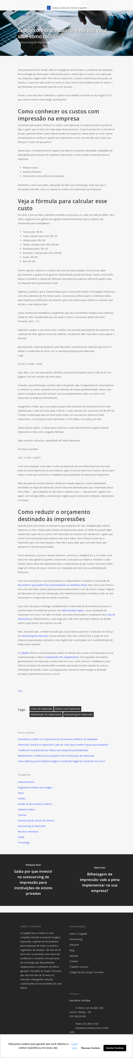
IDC (21, 691)
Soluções (74, 944)
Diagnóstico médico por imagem (35, 787)
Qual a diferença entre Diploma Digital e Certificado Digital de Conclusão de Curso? (61, 761)
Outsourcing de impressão (34, 42)
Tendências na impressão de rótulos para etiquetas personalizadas (53, 750)
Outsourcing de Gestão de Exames (36, 820)
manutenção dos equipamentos (62, 657)
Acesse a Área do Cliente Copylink (69, 7)
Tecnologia (24, 842)
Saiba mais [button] (74, 1046)
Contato (73, 961)
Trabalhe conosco (78, 966)
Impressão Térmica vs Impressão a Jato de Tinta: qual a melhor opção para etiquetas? (63, 744)
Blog (71, 950)
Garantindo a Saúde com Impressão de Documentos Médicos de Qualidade (57, 739)
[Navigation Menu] (113, 14)
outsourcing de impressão (34, 635)
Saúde (21, 837)
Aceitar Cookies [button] (115, 1048)
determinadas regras (73, 610)
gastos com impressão (67, 708)
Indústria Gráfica (26, 809)
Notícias (22, 814)
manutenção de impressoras (46, 714)
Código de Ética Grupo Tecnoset (86, 972)
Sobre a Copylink (78, 933)
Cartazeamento (26, 781)
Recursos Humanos (28, 831)
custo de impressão (41, 708)
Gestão (21, 798)
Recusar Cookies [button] (90, 1048)
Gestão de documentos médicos (35, 803)
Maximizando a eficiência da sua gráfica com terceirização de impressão (56, 755)
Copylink (24, 652)
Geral (20, 792)
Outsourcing (75, 939)
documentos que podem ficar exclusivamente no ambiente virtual (52, 584)
